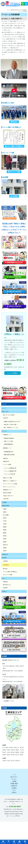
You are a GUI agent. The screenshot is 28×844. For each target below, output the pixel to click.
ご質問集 (4, 502)
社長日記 (5, 587)
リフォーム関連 (7, 464)
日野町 (4, 509)
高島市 (4, 512)
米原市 (4, 550)
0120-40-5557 (6, 671)
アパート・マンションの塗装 (10, 483)
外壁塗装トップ (7, 434)
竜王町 (4, 536)
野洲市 (4, 530)
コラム (3, 578)
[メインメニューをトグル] (26, 4)
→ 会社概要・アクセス (8, 701)
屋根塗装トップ (7, 448)
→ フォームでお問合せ (11, 373)
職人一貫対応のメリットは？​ (11, 427)
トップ (3, 408)
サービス (4, 431)
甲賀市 (4, 539)
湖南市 (4, 527)
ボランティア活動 (7, 574)
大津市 (4, 524)
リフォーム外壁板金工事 (10, 468)
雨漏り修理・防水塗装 (9, 454)
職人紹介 (5, 568)
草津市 (4, 518)
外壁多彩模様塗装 (8, 444)
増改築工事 (6, 461)
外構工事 (5, 458)
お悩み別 (5, 418)
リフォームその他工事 (9, 474)
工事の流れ (6, 498)
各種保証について (7, 489)
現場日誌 (5, 581)
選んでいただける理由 (8, 415)
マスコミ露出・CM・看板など (10, 571)
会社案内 (4, 557)
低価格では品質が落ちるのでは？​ (12, 421)
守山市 (4, 521)
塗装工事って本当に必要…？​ (11, 424)
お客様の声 (5, 554)
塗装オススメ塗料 (7, 478)
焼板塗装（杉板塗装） (9, 438)
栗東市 (4, 533)
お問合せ (4, 591)
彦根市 (4, 541)
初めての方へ (5, 411)
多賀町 (4, 547)
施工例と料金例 (7, 492)
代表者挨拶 (6, 565)
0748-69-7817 (6, 681)
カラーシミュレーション (9, 486)
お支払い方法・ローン (8, 495)
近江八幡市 (6, 515)
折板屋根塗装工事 (8, 451)
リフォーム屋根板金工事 (10, 471)
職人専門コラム (7, 584)
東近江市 (5, 544)
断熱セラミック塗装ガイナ (10, 480)
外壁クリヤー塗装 (8, 441)
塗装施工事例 (5, 505)
